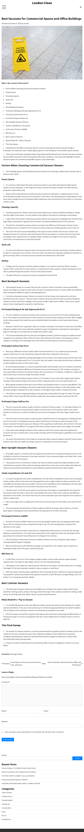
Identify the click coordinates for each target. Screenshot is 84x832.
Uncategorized (6, 819)
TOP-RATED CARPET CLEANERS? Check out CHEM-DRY (18, 776)
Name (4, 711)
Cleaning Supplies (7, 800)
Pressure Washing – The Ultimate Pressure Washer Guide (19, 768)
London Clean (42, 3)
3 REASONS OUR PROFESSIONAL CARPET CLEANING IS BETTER (21, 783)
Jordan (26, 23)
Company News (6, 808)
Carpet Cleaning (6, 793)
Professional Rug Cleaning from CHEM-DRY (15, 780)
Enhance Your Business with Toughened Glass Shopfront (19, 772)
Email (46, 711)
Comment (6, 682)
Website (5, 721)
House (3, 812)
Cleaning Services (16, 654)
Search (4, 755)
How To (4, 816)
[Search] (80, 7)
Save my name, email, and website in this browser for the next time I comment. (34, 732)
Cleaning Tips (6, 804)
